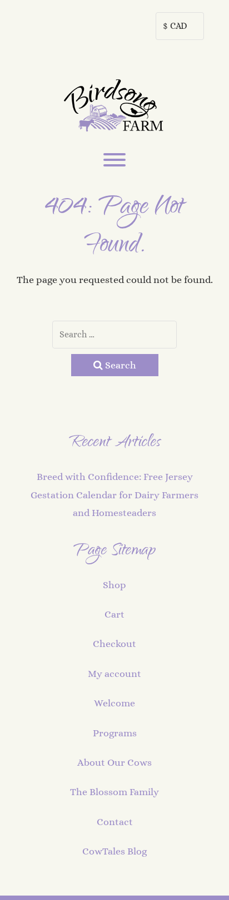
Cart (114, 614)
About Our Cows (114, 762)
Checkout (114, 643)
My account (114, 673)
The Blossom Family (114, 791)
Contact (115, 821)
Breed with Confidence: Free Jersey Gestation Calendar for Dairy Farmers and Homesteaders (114, 494)
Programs (115, 733)
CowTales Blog (114, 851)
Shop (114, 584)
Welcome (114, 703)
